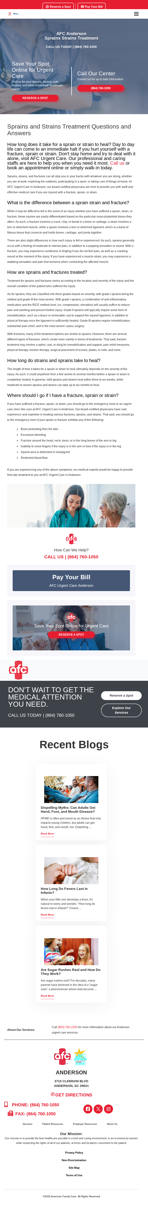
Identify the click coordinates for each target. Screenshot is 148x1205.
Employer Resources (85, 1123)
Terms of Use (74, 1175)
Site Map (74, 1167)
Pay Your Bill (93, 6)
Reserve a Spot (60, 6)
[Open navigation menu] (136, 13)
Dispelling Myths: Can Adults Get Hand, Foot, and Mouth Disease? (68, 809)
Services (27, 1123)
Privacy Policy (74, 1152)
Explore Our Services (121, 710)
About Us (112, 1123)
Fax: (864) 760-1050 (35, 1113)
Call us (117, 163)
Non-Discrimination (74, 1160)
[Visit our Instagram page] (108, 1109)
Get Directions (73, 1094)
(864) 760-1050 (86, 47)
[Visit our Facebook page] (87, 1109)
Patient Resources (52, 1123)
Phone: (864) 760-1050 (35, 1104)
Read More (47, 833)
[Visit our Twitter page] (98, 1109)
